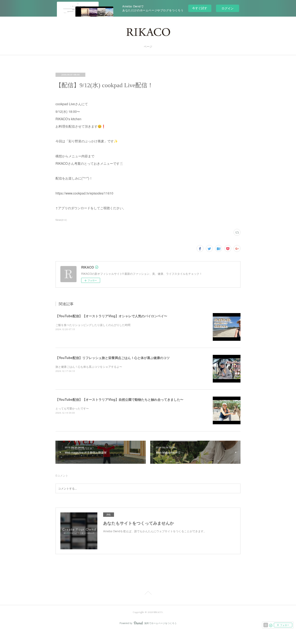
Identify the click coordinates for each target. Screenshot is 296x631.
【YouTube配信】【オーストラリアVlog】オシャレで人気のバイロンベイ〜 (111, 316)
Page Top (148, 593)
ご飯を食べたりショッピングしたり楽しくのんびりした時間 (93, 325)
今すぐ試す (199, 8)
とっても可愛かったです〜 (72, 408)
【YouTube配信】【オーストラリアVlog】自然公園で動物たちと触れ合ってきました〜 (119, 399)
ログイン (228, 8)
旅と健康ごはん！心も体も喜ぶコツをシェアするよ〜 (89, 366)
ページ (148, 46)
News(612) (61, 219)
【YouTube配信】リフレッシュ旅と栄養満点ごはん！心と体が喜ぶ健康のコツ (113, 357)
